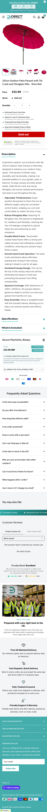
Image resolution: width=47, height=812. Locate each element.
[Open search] (34, 17)
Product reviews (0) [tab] (12, 531)
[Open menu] (3, 17)
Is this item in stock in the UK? (15, 451)
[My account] (39, 17)
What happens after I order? (14, 480)
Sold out (23, 134)
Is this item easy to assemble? (15, 402)
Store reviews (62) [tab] (34, 531)
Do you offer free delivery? (14, 410)
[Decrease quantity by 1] (14, 105)
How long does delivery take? (15, 418)
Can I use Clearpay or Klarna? (15, 443)
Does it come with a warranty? (16, 435)
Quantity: (6, 105)
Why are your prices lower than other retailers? (19, 462)
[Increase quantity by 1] (29, 105)
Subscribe (11, 768)
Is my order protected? (12, 427)
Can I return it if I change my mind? (18, 488)
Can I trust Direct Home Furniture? (17, 471)
